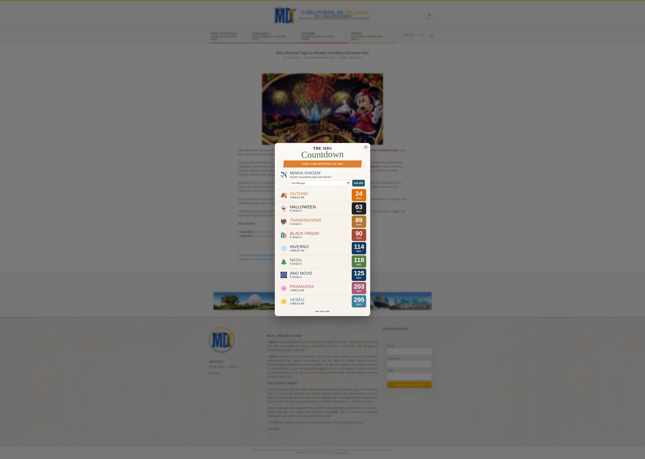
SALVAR (358, 183)
